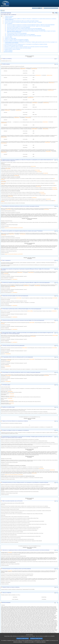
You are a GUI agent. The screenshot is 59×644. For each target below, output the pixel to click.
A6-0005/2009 (12, 286)
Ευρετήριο (3, 10)
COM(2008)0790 (38, 75)
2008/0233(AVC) (51, 82)
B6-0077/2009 (37, 170)
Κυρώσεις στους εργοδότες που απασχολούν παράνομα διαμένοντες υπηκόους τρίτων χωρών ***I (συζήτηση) (23, 22)
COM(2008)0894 (34, 128)
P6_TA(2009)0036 (14, 329)
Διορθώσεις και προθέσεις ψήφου (10, 38)
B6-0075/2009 (3, 181)
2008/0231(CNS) (49, 75)
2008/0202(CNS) (50, 90)
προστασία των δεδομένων (17, 641)
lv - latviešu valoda (45, 8)
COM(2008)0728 (26, 285)
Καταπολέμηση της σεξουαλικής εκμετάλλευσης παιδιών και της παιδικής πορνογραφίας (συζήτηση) (21, 20)
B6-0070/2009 (34, 473)
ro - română (53, 8)
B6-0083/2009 (10, 196)
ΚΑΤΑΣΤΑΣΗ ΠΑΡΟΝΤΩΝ (8, 51)
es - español (33, 8)
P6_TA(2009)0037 (14, 342)
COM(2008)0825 (48, 151)
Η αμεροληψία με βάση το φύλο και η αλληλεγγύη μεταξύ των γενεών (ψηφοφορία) (21, 34)
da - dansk (35, 8)
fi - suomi (56, 8)
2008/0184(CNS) (31, 272)
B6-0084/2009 (54, 187)
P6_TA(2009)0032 (14, 279)
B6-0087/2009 (48, 199)
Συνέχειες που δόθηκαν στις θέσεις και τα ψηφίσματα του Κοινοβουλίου (17, 40)
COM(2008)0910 (23, 68)
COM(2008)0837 (7, 110)
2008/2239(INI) (24, 347)
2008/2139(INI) (55, 335)
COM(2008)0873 (17, 117)
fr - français (41, 8)
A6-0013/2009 (54, 347)
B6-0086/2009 (34, 197)
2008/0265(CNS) (3, 122)
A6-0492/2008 (8, 360)
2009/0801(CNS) (30, 97)
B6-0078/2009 (39, 171)
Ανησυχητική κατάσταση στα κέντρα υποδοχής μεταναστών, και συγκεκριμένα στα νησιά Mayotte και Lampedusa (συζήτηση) (26, 44)
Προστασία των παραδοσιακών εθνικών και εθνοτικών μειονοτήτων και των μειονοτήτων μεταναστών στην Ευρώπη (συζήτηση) (26, 46)
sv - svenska (57, 8)
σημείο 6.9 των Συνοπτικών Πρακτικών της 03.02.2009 (14, 227)
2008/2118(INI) (31, 359)
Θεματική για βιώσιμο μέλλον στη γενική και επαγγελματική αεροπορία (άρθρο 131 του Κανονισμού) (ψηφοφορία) (26, 29)
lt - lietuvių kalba (46, 8)
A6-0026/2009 (3, 234)
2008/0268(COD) (34, 68)
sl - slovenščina (55, 8)
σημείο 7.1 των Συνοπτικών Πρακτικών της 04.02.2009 (14, 254)
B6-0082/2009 (38, 186)
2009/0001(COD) (46, 102)
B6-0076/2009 (41, 192)
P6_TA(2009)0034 (14, 305)
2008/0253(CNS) (28, 117)
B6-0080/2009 (45, 173)
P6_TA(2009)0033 (14, 292)
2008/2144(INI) (8, 209)
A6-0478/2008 (10, 391)
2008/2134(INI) (31, 322)
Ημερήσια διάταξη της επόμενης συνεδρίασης (12, 49)
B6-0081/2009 (43, 193)
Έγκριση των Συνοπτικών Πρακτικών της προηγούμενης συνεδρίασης (16, 39)
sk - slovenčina (54, 8)
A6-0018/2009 (33, 336)
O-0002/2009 (10, 552)
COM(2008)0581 (19, 272)
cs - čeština (34, 8)
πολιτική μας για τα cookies (29, 641)
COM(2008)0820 (47, 142)
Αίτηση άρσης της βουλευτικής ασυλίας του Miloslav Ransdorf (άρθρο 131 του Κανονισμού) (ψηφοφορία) (24, 28)
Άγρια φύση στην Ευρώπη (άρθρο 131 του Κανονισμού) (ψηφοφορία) (18, 27)
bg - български (32, 8)
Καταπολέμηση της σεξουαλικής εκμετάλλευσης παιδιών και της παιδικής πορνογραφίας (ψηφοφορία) (24, 35)
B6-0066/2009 (41, 468)
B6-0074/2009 (8, 168)
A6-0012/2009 (46, 209)
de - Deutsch (36, 8)
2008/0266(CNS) (45, 128)
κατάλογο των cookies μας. (41, 641)
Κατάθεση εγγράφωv (8, 17)
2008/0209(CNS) (37, 285)
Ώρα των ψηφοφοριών (8, 23)
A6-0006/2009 (6, 273)
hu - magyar (47, 8)
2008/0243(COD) (3, 143)
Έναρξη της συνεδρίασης (9, 16)
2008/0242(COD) (3, 152)
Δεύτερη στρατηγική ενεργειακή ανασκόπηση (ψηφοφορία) (17, 33)
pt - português (52, 8)
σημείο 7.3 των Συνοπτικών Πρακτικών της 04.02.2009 (14, 474)
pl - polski (51, 8)
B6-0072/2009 (33, 166)
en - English (40, 8)
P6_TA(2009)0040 (7, 381)
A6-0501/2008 (10, 398)
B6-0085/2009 (54, 189)
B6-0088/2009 (16, 175)
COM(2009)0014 (34, 102)
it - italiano (44, 8)
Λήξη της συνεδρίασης (8, 50)
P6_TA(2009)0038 (7, 353)
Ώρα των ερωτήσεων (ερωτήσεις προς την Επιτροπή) (14, 45)
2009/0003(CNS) (18, 110)
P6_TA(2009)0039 (7, 366)
